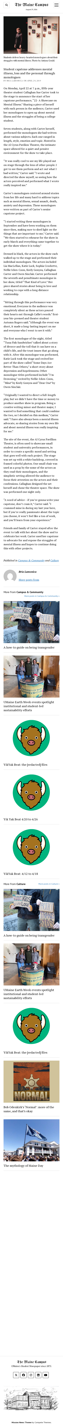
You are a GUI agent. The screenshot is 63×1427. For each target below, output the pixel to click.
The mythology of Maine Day (23, 1166)
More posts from (29, 580)
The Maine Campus (31, 5)
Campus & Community (31, 560)
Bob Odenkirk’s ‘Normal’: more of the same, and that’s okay (29, 1109)
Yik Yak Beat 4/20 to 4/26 (21, 819)
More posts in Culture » (48, 884)
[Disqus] (31, 1216)
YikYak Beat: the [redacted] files (25, 765)
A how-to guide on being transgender (29, 647)
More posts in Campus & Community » (41, 596)
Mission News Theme (21, 1422)
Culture (54, 560)
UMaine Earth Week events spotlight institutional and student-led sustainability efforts (29, 706)
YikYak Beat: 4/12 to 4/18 (21, 874)
